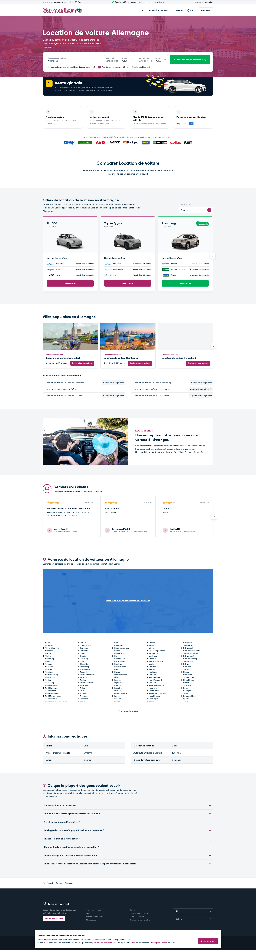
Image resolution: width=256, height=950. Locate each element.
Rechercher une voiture (82, 363)
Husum (117, 672)
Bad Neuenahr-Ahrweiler (56, 701)
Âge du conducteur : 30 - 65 (113, 67)
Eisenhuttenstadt (87, 674)
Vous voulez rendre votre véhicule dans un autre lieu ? (72, 67)
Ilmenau (117, 680)
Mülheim (152, 658)
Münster (152, 666)
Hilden (117, 650)
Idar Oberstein (120, 674)
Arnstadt (49, 672)
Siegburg (187, 669)
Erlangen (83, 696)
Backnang (49, 682)
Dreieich (83, 653)
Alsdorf (48, 653)
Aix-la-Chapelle (52, 648)
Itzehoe (117, 690)
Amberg (48, 664)
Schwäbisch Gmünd (192, 650)
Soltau (186, 693)
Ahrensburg (50, 645)
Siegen (186, 672)
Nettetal (152, 674)
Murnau (152, 669)
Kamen (117, 696)
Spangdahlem (189, 696)
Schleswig (187, 642)
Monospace (91, 920)
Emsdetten (84, 685)
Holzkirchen (119, 658)
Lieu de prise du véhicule (57, 58)
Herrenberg (119, 645)
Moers (151, 645)
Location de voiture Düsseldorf (63, 357)
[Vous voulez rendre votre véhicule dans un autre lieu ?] (47, 67)
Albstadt (49, 650)
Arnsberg (49, 669)
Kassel (117, 701)
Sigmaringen (188, 677)
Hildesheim (119, 653)
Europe (59, 883)
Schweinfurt (188, 661)
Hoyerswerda (120, 666)
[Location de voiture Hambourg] (127, 336)
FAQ (142, 10)
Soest (185, 688)
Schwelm (187, 664)
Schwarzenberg (190, 658)
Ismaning (118, 688)
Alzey (47, 661)
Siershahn (187, 674)
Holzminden (119, 661)
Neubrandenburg (156, 685)
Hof (115, 656)
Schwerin (187, 666)
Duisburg (84, 658)
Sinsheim (187, 685)
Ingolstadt (118, 682)
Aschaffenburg (51, 674)
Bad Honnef (50, 690)
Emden (83, 680)
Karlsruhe (118, 698)
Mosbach (153, 656)
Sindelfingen (188, 680)
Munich (152, 664)
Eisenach (83, 672)
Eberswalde (85, 669)
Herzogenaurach (121, 648)
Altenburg (49, 658)
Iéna (116, 677)
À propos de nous (93, 910)
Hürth (116, 669)
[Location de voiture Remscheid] (185, 336)
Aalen (47, 642)
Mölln (151, 648)
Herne (116, 642)
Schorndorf (188, 645)
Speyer (186, 698)
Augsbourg (50, 677)
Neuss (151, 701)
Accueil (50, 883)
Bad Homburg (51, 688)
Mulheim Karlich (156, 661)
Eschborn (84, 698)
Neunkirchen (154, 696)
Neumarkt (153, 688)
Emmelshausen (86, 682)
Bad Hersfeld (51, 685)
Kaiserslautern (120, 693)
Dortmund (84, 650)
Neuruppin (153, 698)
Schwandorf (188, 656)
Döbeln (83, 642)
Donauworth (85, 645)
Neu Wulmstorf (155, 680)
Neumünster (154, 690)
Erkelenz (83, 693)
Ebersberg (84, 666)
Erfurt (82, 690)
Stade (185, 701)
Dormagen (84, 648)
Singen (186, 682)
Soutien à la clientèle (158, 10)
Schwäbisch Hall (190, 653)
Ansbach (49, 666)
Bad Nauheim (51, 698)
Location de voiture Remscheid (179, 357)
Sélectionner (70, 283)
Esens (82, 701)
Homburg (118, 664)
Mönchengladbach (157, 650)
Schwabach (188, 648)
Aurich (48, 680)
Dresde (83, 656)
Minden (152, 642)
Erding (82, 688)
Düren (82, 661)
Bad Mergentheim (53, 696)
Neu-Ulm (153, 682)
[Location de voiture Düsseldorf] (70, 336)
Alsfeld (48, 656)
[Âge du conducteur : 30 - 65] (99, 67)
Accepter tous (207, 941)
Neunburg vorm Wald (158, 693)
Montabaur (153, 653)
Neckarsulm (154, 672)
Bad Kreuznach (51, 693)
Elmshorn (84, 677)
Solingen (187, 690)
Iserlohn (117, 685)
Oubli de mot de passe (139, 913)
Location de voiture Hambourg (121, 357)
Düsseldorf (84, 664)
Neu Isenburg (155, 677)
